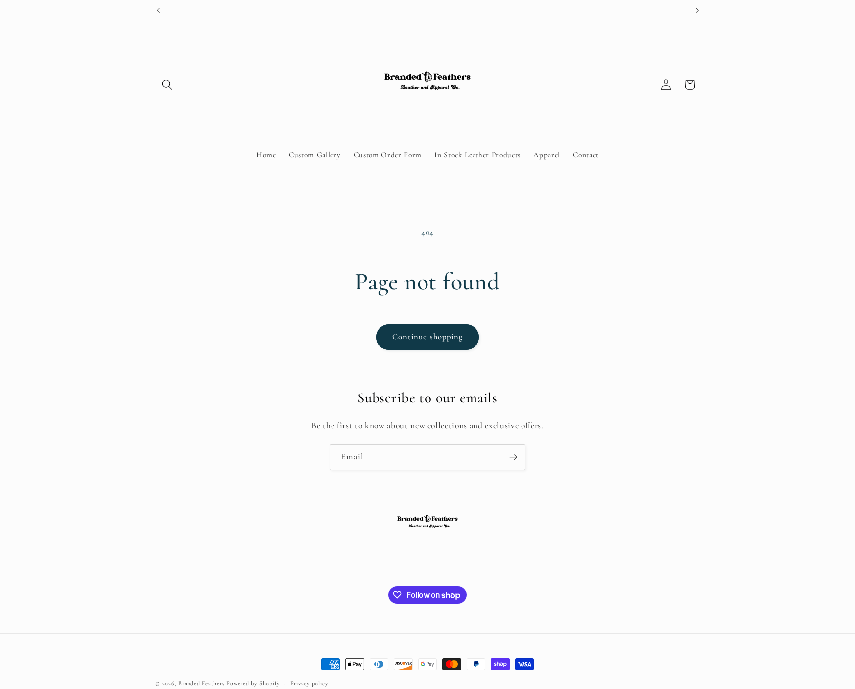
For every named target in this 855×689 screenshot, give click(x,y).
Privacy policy (309, 683)
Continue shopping (427, 337)
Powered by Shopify (253, 683)
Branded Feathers (201, 683)
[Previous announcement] (158, 10)
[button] (167, 85)
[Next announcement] (697, 10)
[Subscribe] (513, 457)
